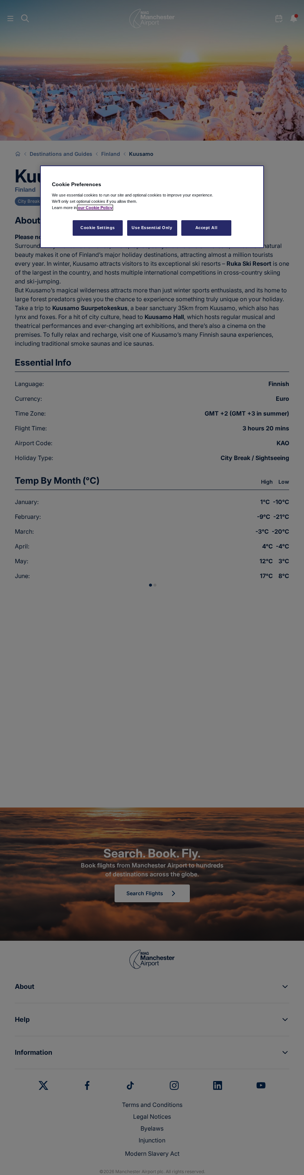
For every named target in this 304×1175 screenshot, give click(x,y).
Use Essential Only (152, 227)
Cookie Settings (97, 227)
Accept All (206, 227)
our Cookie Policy (95, 207)
